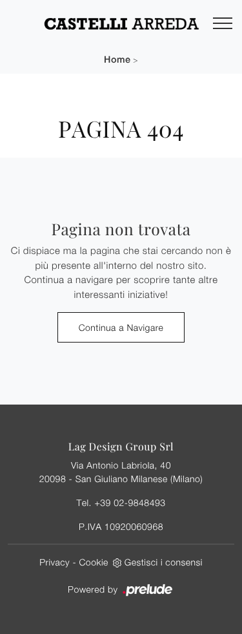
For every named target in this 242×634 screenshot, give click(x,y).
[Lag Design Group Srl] (121, 23)
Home (117, 59)
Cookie (93, 561)
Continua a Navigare (121, 327)
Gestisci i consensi (164, 561)
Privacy (54, 561)
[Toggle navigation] (222, 23)
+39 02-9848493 (129, 502)
